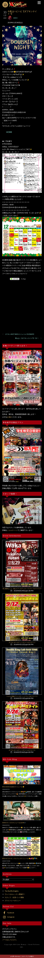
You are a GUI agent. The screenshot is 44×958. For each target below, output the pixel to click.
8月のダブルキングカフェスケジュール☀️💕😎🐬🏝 (19, 858)
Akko (15, 18)
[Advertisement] (22, 309)
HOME (9, 132)
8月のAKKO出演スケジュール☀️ (13, 787)
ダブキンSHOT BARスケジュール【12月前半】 (20, 334)
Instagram (10, 917)
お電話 (9, 417)
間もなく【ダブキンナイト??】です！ (27, 338)
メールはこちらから (9, 940)
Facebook (10, 913)
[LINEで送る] (14, 279)
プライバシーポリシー (13, 900)
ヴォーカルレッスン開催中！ (15, 894)
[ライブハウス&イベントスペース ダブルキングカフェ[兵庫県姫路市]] (14, 7)
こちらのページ (12, 530)
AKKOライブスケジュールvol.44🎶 (14, 823)
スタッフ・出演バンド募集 (14, 897)
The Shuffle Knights (12, 891)
